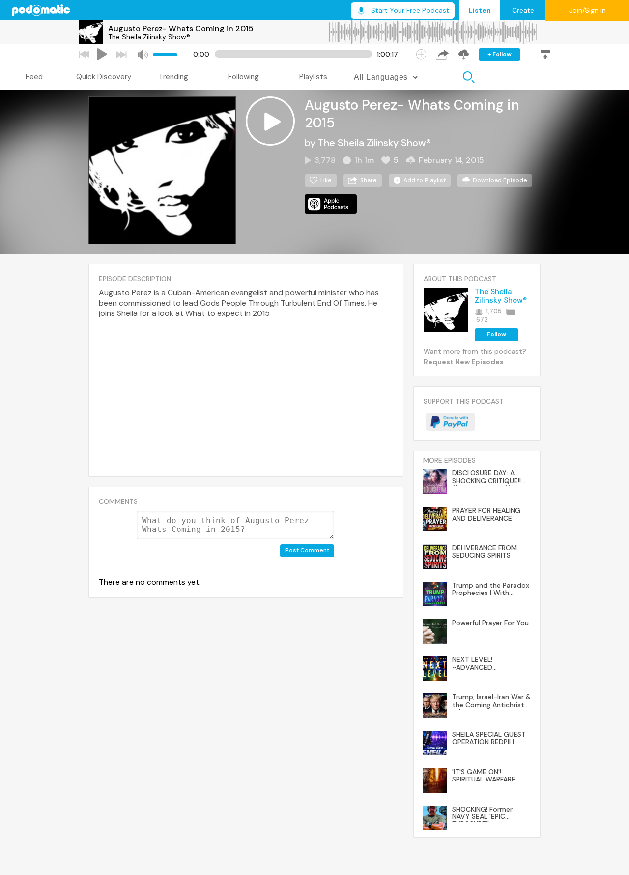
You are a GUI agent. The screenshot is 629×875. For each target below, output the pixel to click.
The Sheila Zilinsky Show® (149, 36)
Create (523, 10)
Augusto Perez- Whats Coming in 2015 (181, 28)
